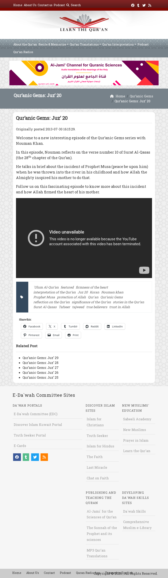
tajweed (78, 307)
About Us (30, 5)
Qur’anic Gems (111, 297)
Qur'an (93, 297)
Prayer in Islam (136, 440)
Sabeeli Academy (137, 419)
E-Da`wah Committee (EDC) (35, 414)
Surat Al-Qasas (45, 307)
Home (17, 5)
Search (75, 5)
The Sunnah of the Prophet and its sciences (102, 534)
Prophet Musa (44, 297)
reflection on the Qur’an (51, 302)
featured (67, 287)
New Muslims (134, 430)
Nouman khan (112, 292)
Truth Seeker (97, 435)
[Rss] (150, 4)
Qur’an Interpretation (118, 44)
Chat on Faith (98, 478)
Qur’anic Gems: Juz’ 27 (41, 367)
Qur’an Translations (84, 44)
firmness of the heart (92, 287)
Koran (94, 292)
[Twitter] (144, 4)
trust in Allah (119, 307)
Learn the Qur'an (136, 451)
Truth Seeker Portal (30, 435)
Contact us (45, 5)
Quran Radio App (88, 573)
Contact (49, 573)
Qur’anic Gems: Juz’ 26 (40, 372)
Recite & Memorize (52, 44)
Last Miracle (97, 467)
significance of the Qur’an (91, 302)
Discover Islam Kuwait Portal (38, 424)
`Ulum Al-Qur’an (46, 287)
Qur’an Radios (23, 52)
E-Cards (20, 445)
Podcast (59, 5)
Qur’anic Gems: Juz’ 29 (41, 358)
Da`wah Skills (134, 511)
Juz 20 (83, 292)
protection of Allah (71, 297)
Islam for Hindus (100, 446)
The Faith (95, 457)
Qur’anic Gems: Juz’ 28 (40, 362)
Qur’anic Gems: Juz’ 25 (40, 377)
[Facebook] (133, 4)
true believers (96, 307)
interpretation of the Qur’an (54, 292)
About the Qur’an (25, 44)
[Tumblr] (138, 4)
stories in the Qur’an (128, 302)
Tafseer (64, 307)
